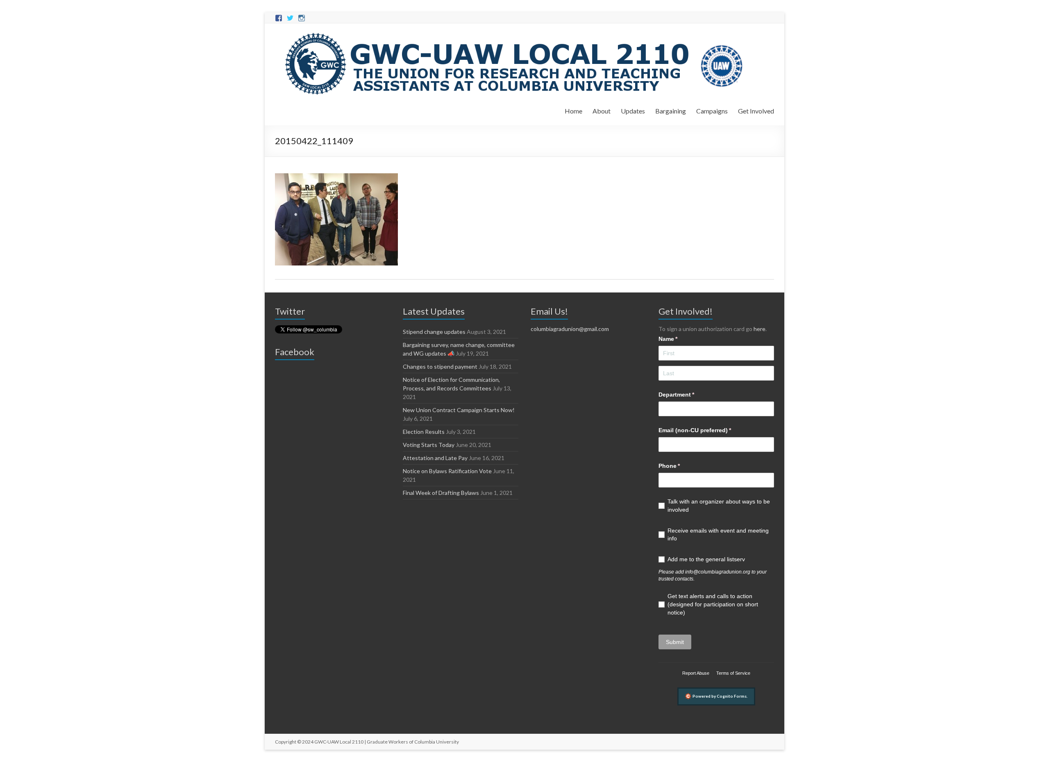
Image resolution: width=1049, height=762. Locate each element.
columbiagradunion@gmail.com (570, 328)
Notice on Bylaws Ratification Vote (447, 470)
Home (573, 111)
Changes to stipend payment (440, 366)
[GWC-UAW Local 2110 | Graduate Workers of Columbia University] (515, 33)
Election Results (424, 431)
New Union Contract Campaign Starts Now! (459, 409)
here (759, 328)
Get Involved (756, 111)
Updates (633, 111)
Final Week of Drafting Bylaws (441, 492)
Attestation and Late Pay (435, 457)
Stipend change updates (434, 331)
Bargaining (670, 111)
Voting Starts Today (428, 444)
